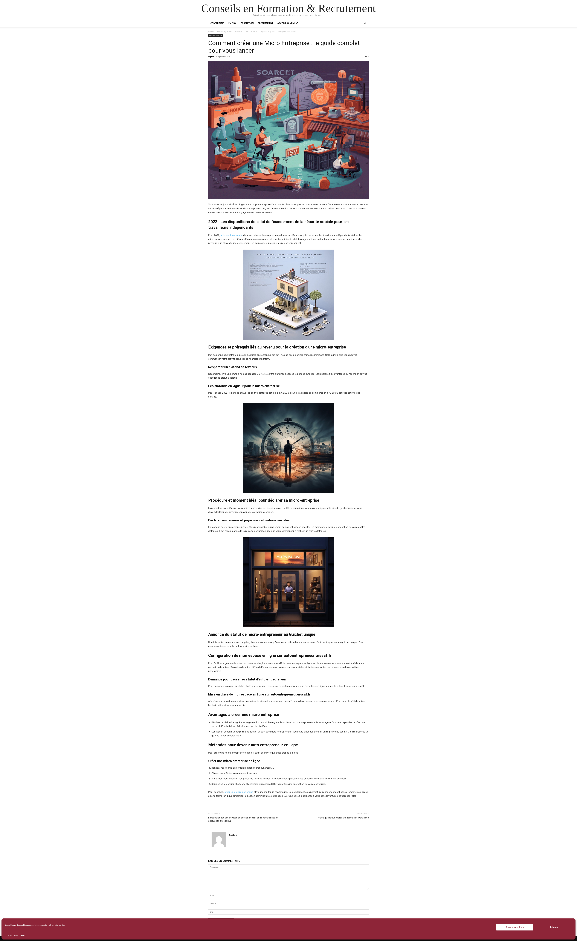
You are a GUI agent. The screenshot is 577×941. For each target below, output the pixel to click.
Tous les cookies (515, 927)
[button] (365, 23)
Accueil (211, 31)
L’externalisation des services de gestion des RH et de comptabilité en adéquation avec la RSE (243, 819)
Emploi (232, 23)
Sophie (211, 56)
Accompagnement (287, 23)
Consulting (217, 23)
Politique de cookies (16, 935)
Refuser (554, 927)
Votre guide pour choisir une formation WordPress (343, 817)
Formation (247, 23)
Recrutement (265, 23)
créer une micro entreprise (238, 792)
